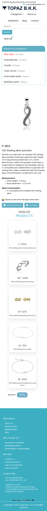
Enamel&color (15, 60)
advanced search (12, 462)
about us (9, 423)
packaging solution (13, 446)
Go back (33, 205)
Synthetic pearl (15, 82)
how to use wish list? (13, 465)
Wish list (8, 38)
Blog (24, 21)
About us (31, 14)
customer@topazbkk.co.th (35, 4)
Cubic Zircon (14, 71)
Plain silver (13, 54)
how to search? (11, 468)
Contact (35, 21)
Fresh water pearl (16, 76)
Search (7, 32)
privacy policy (11, 426)
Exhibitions (13, 21)
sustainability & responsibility (17, 449)
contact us (9, 459)
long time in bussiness (14, 443)
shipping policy (11, 429)
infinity (22, 395)
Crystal (12, 65)
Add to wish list (14, 205)
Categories (16, 14)
